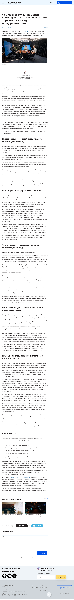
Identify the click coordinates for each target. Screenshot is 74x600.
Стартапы (44, 590)
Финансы (44, 588)
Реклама (36, 587)
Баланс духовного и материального (20, 477)
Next (47, 499)
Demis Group (25, 31)
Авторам (36, 588)
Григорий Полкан (25, 75)
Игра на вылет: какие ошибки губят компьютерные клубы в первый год (33, 515)
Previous (45, 499)
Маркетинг (44, 587)
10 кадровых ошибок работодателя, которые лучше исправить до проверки (12, 515)
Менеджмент (45, 585)
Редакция (36, 585)
